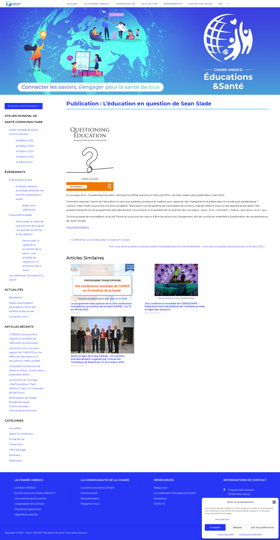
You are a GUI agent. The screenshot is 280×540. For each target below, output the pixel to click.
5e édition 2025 (25, 140)
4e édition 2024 (25, 146)
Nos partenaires (90, 498)
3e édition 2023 (25, 151)
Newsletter (15, 297)
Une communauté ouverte (30, 498)
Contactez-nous (18, 316)
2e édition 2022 (25, 156)
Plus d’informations (77, 227)
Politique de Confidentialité (250, 534)
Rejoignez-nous (90, 503)
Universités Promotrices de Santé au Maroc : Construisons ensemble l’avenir (26, 370)
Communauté (89, 493)
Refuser (237, 527)
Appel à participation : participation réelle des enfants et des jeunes (22, 307)
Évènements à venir (20, 179)
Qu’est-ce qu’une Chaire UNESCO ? (35, 493)
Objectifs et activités (26, 514)
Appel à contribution (21, 433)
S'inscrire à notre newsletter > (24, 106)
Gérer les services (222, 519)
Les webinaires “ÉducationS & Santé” (175, 493)
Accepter (215, 527)
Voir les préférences (262, 527)
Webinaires (15, 460)
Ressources (160, 487)
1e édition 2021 (24, 162)
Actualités (15, 428)
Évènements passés (20, 215)
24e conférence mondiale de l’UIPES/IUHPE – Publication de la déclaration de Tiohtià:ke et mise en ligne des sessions (175, 306)
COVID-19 (159, 503)
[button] (274, 502)
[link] (228, 3)
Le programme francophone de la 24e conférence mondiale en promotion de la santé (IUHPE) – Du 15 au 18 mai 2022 (101, 306)
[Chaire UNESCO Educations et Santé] (13, 3)
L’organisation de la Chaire (29, 503)
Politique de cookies (225, 534)
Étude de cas (16, 439)
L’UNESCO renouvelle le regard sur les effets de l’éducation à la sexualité (23, 338)
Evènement (16, 444)
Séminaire (15, 455)
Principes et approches (27, 509)
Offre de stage (17, 449)
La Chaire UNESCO (25, 487)
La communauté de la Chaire (98, 487)
